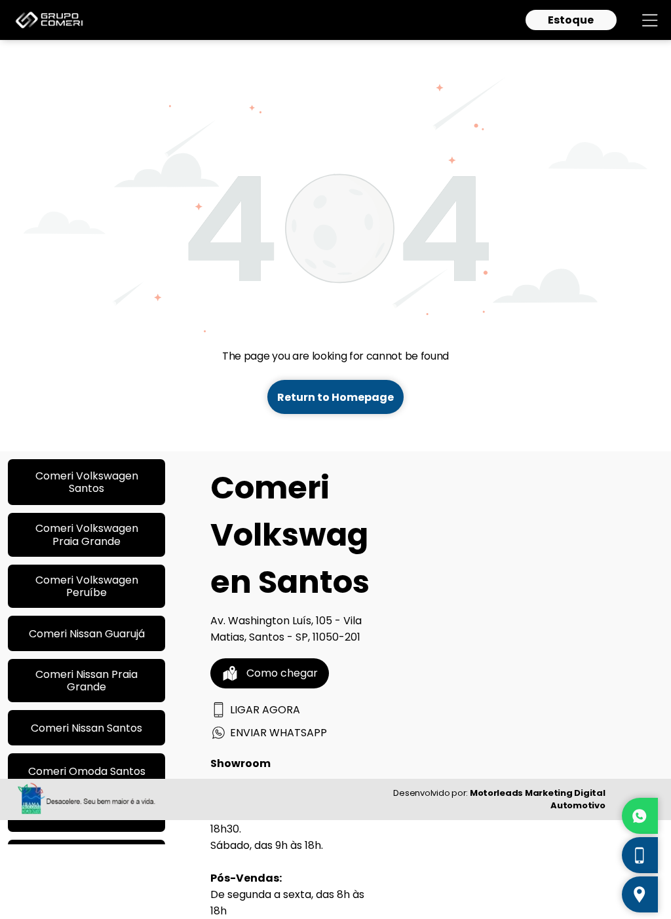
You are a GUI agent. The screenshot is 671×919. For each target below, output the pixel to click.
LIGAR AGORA (265, 709)
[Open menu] (650, 20)
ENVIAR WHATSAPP (278, 732)
